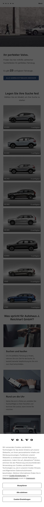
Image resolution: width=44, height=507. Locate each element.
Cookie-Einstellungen (17, 476)
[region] (22, 470)
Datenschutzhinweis (10, 478)
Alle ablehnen (22, 492)
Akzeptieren (22, 485)
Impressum (30, 478)
